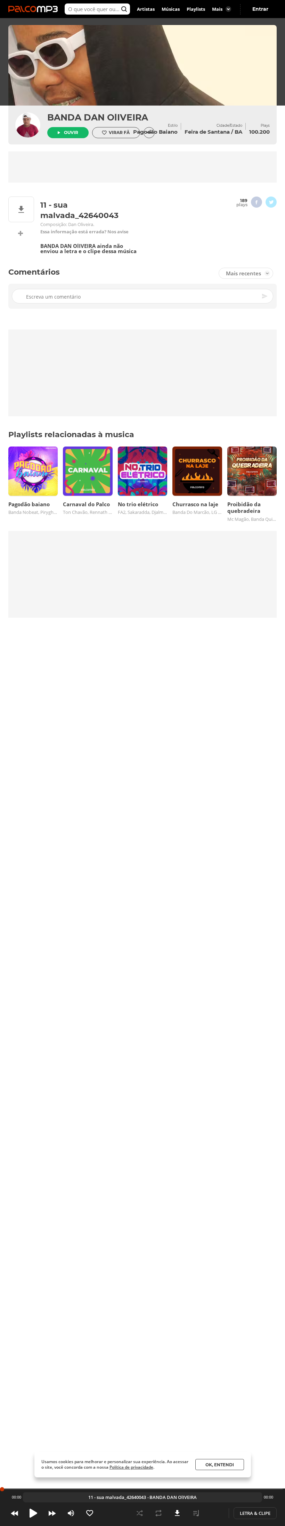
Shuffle (139, 1513)
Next (52, 1513)
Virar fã (119, 132)
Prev (14, 1513)
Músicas (171, 9)
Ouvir (71, 132)
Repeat (158, 1513)
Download (177, 1513)
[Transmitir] (214, 1513)
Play (33, 1513)
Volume (71, 1513)
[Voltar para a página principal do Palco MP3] (34, 9)
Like (89, 1513)
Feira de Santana (207, 131)
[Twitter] (271, 202)
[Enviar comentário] (265, 296)
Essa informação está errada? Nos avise (84, 232)
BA (238, 131)
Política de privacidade (131, 1467)
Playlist (196, 1513)
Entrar (260, 9)
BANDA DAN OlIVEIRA (97, 117)
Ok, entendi (219, 1464)
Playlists (196, 9)
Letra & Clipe (255, 1513)
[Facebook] (256, 202)
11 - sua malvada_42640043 (117, 1497)
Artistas (146, 9)
